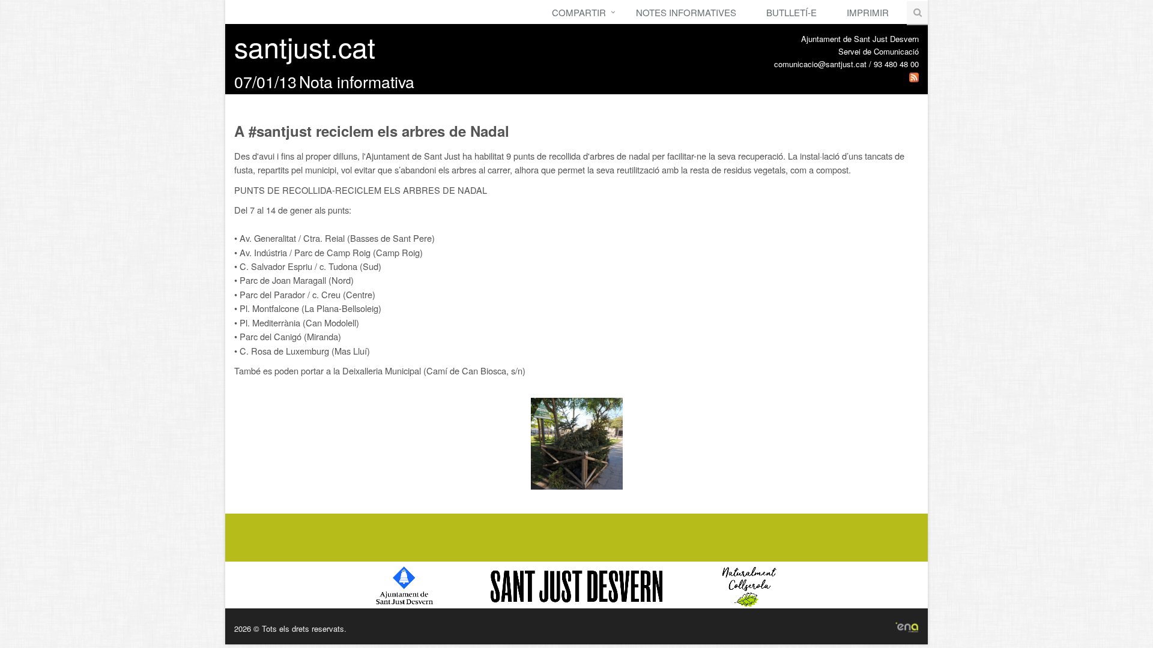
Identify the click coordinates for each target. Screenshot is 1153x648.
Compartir (579, 12)
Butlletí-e (791, 12)
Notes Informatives (686, 12)
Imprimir (868, 12)
